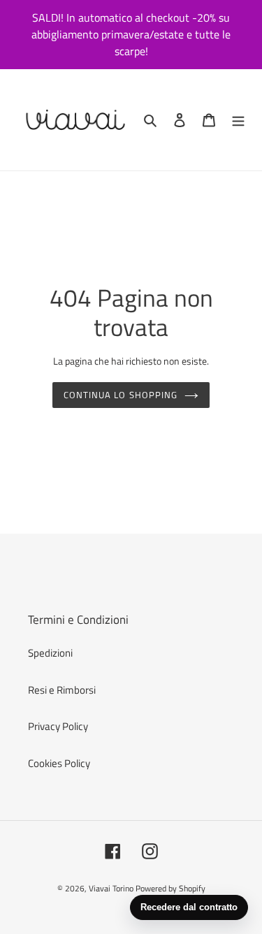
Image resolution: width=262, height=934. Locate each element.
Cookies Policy (59, 763)
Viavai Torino (111, 888)
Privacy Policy (58, 726)
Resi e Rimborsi (62, 690)
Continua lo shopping (120, 395)
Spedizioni (50, 653)
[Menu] (238, 120)
